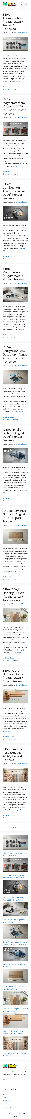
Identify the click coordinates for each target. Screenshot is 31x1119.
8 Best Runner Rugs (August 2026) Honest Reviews (12, 754)
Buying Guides (10, 87)
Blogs (4, 1097)
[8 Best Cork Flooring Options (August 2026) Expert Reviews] (15, 1020)
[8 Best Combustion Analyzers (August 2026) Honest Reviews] (15, 887)
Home (5, 1094)
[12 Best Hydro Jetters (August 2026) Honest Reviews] (15, 954)
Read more (20, 81)
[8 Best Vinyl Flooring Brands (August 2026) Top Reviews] (15, 998)
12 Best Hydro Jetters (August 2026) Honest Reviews (13, 435)
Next (15, 827)
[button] (21, 4)
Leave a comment (11, 89)
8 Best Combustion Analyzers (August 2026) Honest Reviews (15, 191)
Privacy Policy (7, 1107)
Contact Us (6, 1101)
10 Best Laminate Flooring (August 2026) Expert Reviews (15, 516)
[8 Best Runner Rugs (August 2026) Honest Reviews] (15, 1043)
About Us (6, 1104)
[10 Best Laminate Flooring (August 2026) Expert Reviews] (15, 976)
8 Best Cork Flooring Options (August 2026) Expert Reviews (14, 676)
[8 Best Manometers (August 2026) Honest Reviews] (15, 909)
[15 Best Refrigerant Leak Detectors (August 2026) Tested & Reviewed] (15, 931)
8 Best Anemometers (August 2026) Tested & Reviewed (13, 22)
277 (10, 827)
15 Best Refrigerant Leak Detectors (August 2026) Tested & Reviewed (15, 354)
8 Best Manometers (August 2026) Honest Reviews (14, 274)
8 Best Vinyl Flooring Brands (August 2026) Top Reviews (13, 594)
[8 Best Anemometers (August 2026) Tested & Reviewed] (15, 842)
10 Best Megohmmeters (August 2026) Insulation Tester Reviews (14, 106)
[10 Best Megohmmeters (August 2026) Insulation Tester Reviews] (15, 865)
